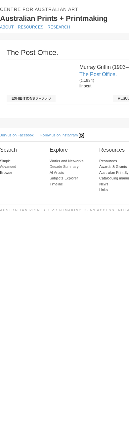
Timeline (56, 184)
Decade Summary (64, 167)
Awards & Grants (113, 167)
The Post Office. (98, 74)
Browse (6, 172)
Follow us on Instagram (59, 135)
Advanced (8, 167)
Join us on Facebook (17, 135)
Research (59, 27)
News (103, 184)
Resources (30, 27)
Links (103, 190)
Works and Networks (67, 161)
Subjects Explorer (64, 178)
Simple (5, 161)
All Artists (57, 172)
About (7, 27)
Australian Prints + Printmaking (61, 18)
